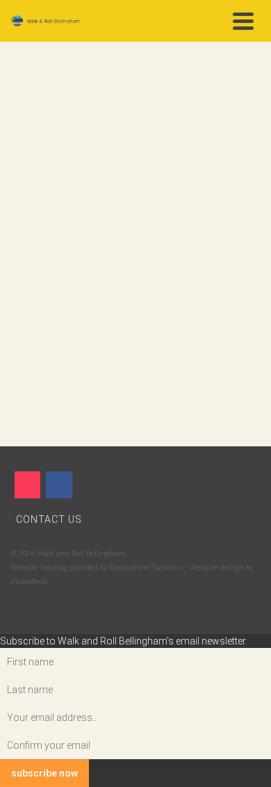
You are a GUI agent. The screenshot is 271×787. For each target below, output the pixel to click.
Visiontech (28, 581)
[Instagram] (27, 484)
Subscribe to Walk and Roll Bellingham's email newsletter (123, 641)
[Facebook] (59, 484)
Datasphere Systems (146, 567)
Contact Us (49, 519)
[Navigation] (243, 21)
